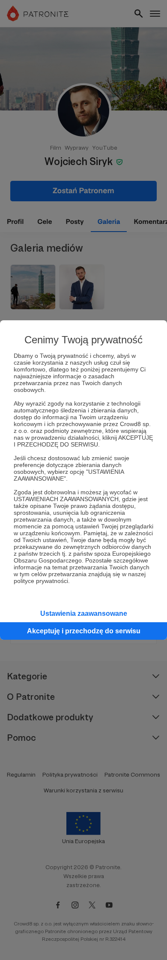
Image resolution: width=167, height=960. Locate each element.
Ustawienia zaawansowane (83, 613)
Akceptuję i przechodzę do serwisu (83, 631)
